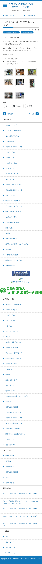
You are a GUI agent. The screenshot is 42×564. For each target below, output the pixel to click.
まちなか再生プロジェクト (11, 32)
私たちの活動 (9, 456)
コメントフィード (11, 547)
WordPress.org (10, 553)
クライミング (9, 168)
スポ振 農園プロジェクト (14, 184)
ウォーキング (9, 157)
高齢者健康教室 (10, 265)
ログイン (8, 536)
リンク (7, 477)
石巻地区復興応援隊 (27, 32)
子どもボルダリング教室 (13, 211)
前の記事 (10, 114)
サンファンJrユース (11, 174)
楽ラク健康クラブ (11, 238)
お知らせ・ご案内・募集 (13, 130)
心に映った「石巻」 (11, 217)
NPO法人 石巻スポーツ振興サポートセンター (21, 5)
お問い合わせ (9, 483)
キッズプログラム (11, 163)
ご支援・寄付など (11, 141)
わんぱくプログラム (11, 152)
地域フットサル (10, 195)
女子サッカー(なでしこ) (12, 201)
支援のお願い (9, 228)
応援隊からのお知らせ (12, 222)
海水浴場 (8, 249)
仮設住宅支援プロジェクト (13, 190)
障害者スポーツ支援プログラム (15, 260)
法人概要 (8, 461)
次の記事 (31, 114)
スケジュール (9, 179)
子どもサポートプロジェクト (14, 206)
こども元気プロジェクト (13, 136)
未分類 (7, 233)
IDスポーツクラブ (11, 125)
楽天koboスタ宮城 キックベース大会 (17, 244)
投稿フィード (9, 542)
